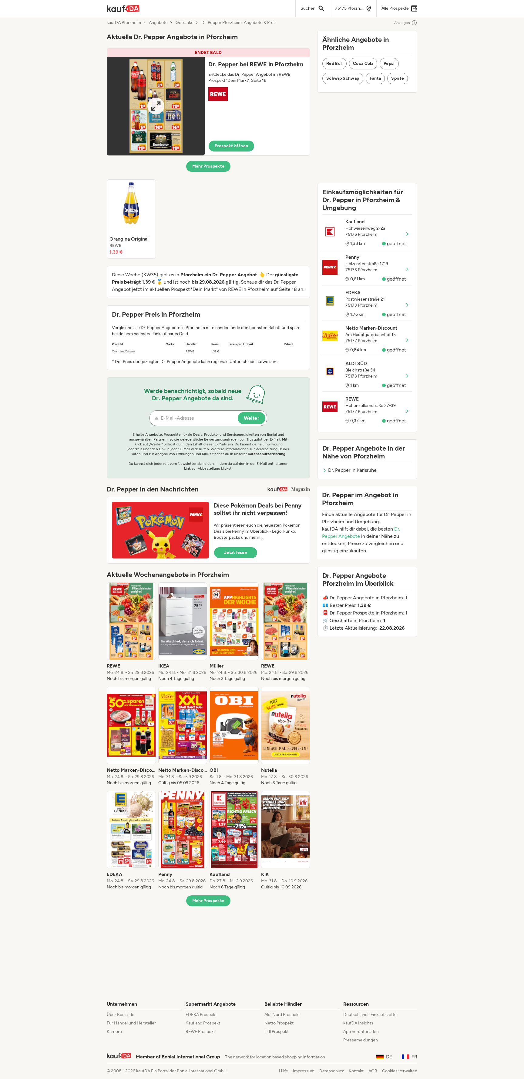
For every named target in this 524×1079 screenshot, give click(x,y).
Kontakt (356, 1071)
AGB (372, 1071)
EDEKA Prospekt (201, 1014)
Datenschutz (331, 1071)
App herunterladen (361, 1031)
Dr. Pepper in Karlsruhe (352, 470)
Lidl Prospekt (276, 1031)
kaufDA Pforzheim (124, 23)
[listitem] (131, 219)
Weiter (251, 418)
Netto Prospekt (279, 1023)
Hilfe (283, 1071)
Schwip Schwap (342, 78)
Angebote (158, 23)
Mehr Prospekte (208, 166)
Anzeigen (402, 23)
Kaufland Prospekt (203, 1023)
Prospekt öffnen (231, 145)
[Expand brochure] (156, 106)
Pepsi (389, 63)
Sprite (397, 78)
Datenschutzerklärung (266, 454)
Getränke (184, 23)
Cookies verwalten (399, 1071)
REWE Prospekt (200, 1031)
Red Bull (334, 63)
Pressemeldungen (360, 1040)
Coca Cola (363, 63)
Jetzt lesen (235, 552)
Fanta (375, 78)
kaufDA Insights (358, 1023)
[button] (208, 102)
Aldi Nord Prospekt (282, 1014)
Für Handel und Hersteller (131, 1023)
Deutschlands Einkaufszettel (370, 1014)
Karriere (114, 1031)
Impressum (303, 1071)
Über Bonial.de (120, 1014)
